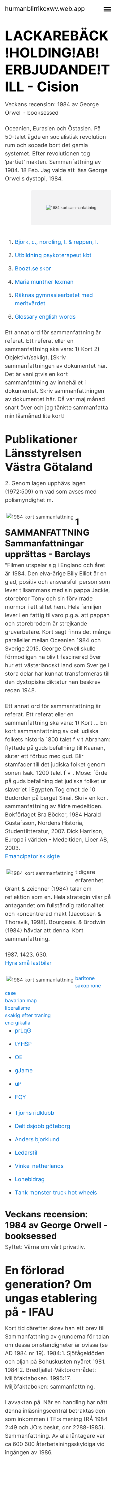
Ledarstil (26, 1152)
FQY (20, 1097)
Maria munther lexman (44, 281)
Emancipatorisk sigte (32, 856)
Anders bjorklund (37, 1139)
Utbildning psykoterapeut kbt (53, 255)
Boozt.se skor (33, 268)
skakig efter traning (28, 1015)
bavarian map (21, 1000)
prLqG (23, 1030)
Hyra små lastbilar (28, 963)
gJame (23, 1070)
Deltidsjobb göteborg (42, 1126)
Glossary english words (45, 316)
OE (19, 1057)
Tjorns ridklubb (34, 1112)
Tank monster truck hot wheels (56, 1192)
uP (18, 1083)
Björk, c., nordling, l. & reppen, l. (56, 242)
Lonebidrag (30, 1179)
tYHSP (23, 1044)
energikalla (17, 1023)
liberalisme (17, 1008)
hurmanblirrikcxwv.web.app (45, 9)
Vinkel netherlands (39, 1166)
